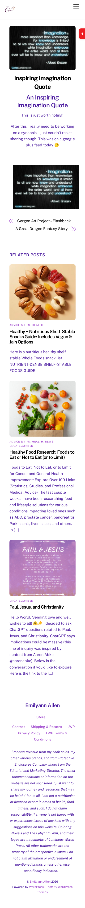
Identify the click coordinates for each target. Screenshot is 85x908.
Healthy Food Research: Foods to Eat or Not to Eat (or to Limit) (41, 454)
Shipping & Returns (46, 727)
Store (40, 717)
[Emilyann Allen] (10, 13)
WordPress (36, 887)
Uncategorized (21, 445)
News (49, 441)
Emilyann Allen (40, 881)
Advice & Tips (19, 325)
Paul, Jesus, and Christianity (36, 607)
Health (37, 325)
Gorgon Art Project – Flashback (44, 221)
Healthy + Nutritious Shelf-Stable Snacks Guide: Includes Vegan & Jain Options (42, 336)
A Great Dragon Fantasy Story (41, 228)
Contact (18, 727)
